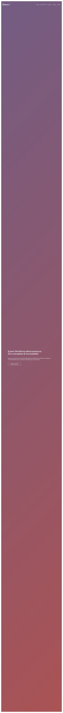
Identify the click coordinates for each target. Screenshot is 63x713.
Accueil (37, 4)
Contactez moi (14, 364)
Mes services (43, 4)
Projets (54, 4)
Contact (58, 4)
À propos (49, 4)
